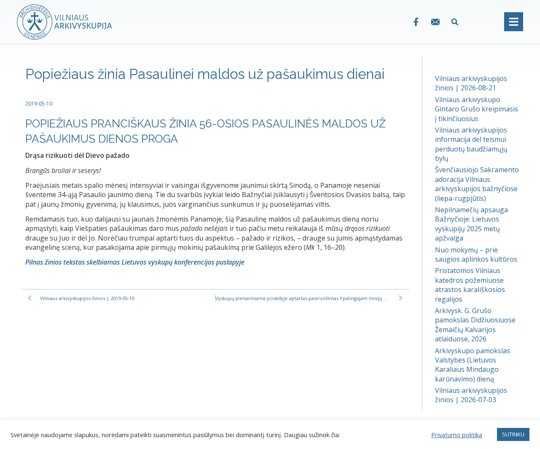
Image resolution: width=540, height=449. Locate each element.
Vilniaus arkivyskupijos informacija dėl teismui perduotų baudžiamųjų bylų (471, 144)
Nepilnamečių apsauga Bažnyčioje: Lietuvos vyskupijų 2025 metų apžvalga (471, 224)
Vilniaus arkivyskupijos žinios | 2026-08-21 (471, 83)
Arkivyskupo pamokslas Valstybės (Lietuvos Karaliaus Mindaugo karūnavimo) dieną (472, 365)
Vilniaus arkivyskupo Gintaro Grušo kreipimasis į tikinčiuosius (476, 109)
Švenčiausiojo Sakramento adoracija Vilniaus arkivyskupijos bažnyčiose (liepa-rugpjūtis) (477, 184)
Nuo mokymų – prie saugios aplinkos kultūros (476, 254)
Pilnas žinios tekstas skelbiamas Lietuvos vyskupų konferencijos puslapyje (134, 262)
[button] (455, 22)
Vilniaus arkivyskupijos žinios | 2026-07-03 (471, 395)
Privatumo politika (456, 434)
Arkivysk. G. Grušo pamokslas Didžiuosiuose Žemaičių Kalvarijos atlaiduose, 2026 (475, 325)
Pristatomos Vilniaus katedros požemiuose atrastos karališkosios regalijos (470, 284)
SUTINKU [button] (513, 434)
